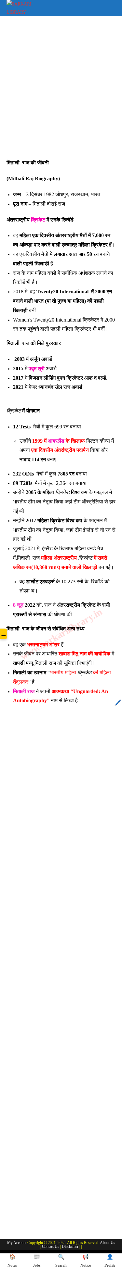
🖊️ (117, 703)
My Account (16, 1242)
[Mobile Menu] (110, 7)
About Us (107, 1242)
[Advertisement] (61, 91)
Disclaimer (70, 1246)
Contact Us (50, 1246)
